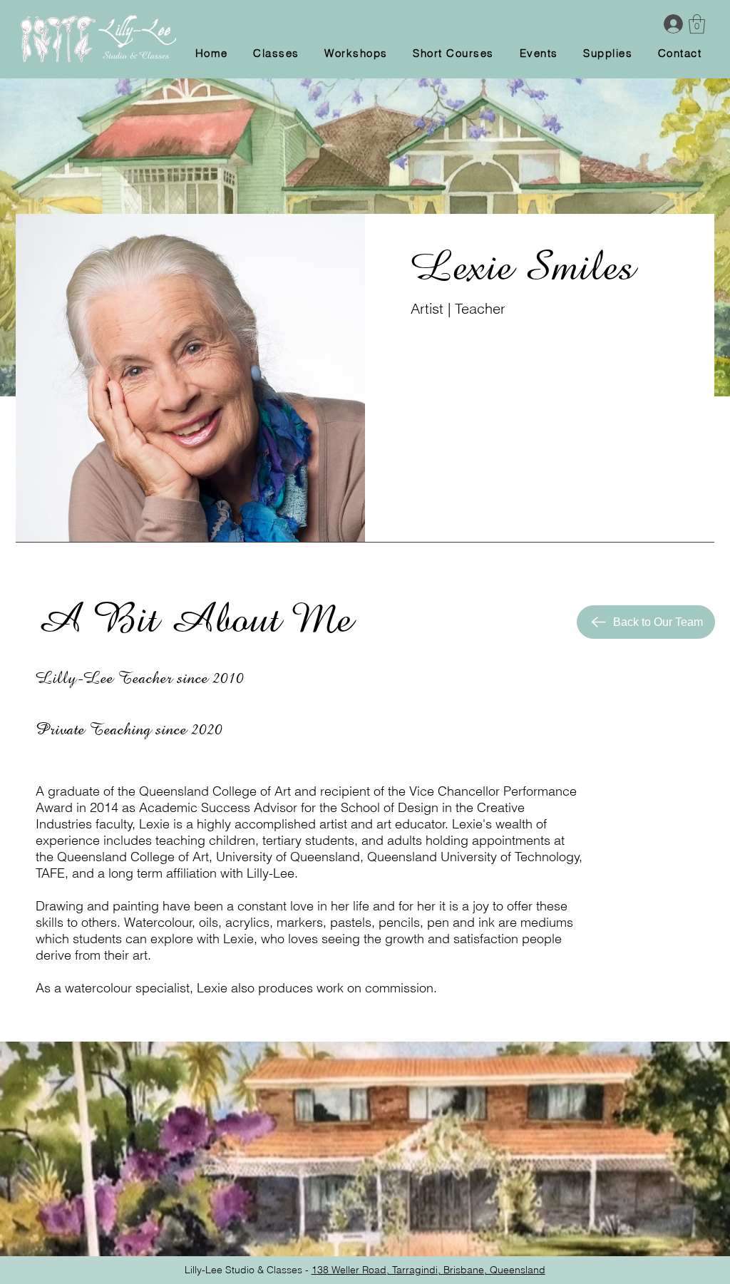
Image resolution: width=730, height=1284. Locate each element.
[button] (697, 24)
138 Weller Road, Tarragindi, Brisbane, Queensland (428, 1269)
